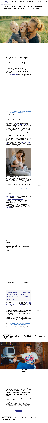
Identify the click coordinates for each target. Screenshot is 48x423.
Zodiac (13, 1)
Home (2, 4)
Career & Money (35, 1)
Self (18, 1)
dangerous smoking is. (19, 401)
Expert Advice (40, 1)
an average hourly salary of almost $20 (15, 199)
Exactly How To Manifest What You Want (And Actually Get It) (18, 294)
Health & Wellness (30, 1)
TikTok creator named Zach (13, 74)
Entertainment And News (7, 4)
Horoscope (15, 1)
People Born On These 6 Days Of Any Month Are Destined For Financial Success (18, 299)
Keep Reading (19, 410)
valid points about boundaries (20, 124)
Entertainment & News (24, 1)
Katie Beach (8, 207)
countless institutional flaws (20, 287)
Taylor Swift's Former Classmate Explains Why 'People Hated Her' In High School (18, 293)
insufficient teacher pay (19, 285)
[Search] (44, 1)
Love (10, 1)
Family (20, 1)
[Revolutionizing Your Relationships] (5, 1)
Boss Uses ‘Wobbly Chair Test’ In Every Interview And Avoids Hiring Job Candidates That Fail (19, 297)
